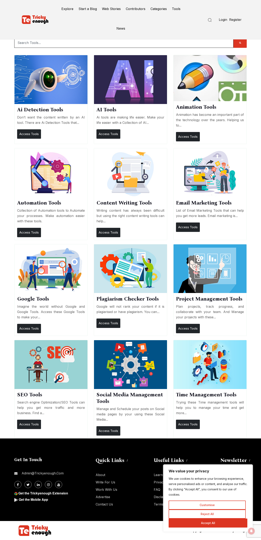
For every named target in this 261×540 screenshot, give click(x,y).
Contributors (135, 9)
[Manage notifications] (251, 531)
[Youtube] (58, 484)
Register (235, 20)
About (100, 475)
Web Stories (111, 9)
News (120, 28)
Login (223, 20)
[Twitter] (28, 484)
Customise (207, 505)
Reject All (207, 514)
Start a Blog (88, 9)
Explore (67, 9)
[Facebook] (17, 484)
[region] (208, 498)
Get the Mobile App (33, 499)
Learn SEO (162, 475)
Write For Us (105, 482)
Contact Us (104, 504)
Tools (176, 9)
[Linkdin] (38, 484)
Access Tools (29, 134)
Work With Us (106, 489)
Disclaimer (162, 497)
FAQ (157, 489)
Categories (158, 9)
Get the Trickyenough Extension (43, 493)
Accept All (208, 523)
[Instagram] (48, 484)
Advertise (103, 497)
